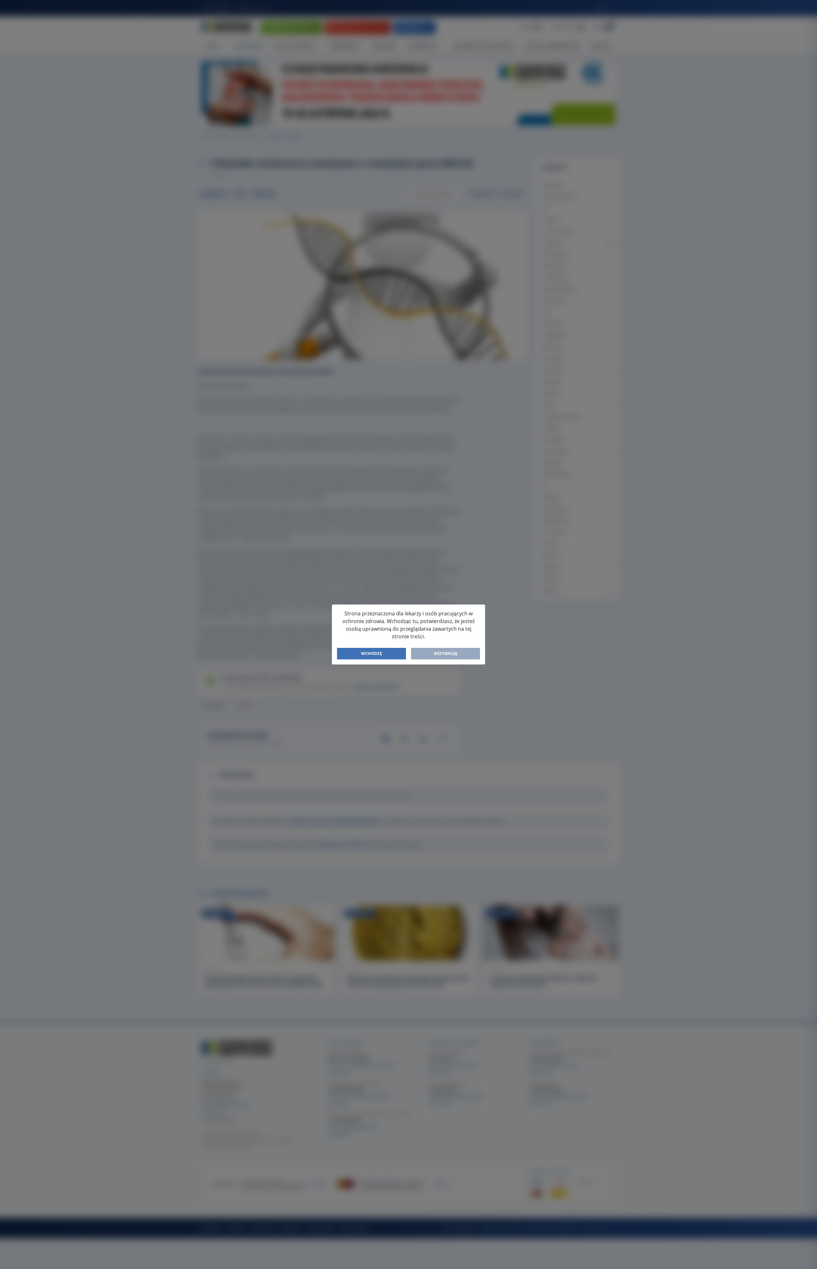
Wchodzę (371, 653)
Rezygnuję (445, 653)
